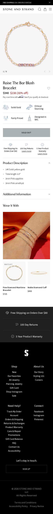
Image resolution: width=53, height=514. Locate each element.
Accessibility (14, 450)
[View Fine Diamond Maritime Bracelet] (14, 273)
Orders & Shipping (14, 419)
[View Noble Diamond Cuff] (39, 273)
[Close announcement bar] (49, 2)
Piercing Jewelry (14, 383)
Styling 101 (38, 375)
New (14, 371)
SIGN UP (26, 469)
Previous (44, 71)
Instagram (39, 415)
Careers (39, 379)
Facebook (39, 411)
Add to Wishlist (48, 88)
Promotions (14, 434)
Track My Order (14, 411)
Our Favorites (14, 375)
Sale (14, 395)
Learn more (26, 151)
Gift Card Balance (14, 438)
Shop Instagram (14, 391)
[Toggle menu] (50, 9)
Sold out (27, 132)
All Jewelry (14, 379)
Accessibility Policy (18, 506)
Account (14, 415)
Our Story (38, 371)
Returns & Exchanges (14, 423)
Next (50, 71)
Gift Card (14, 387)
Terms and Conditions (25, 502)
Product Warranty (14, 427)
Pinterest (38, 419)
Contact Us (14, 446)
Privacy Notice (37, 506)
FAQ (14, 442)
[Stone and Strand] (17, 9)
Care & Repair (14, 431)
